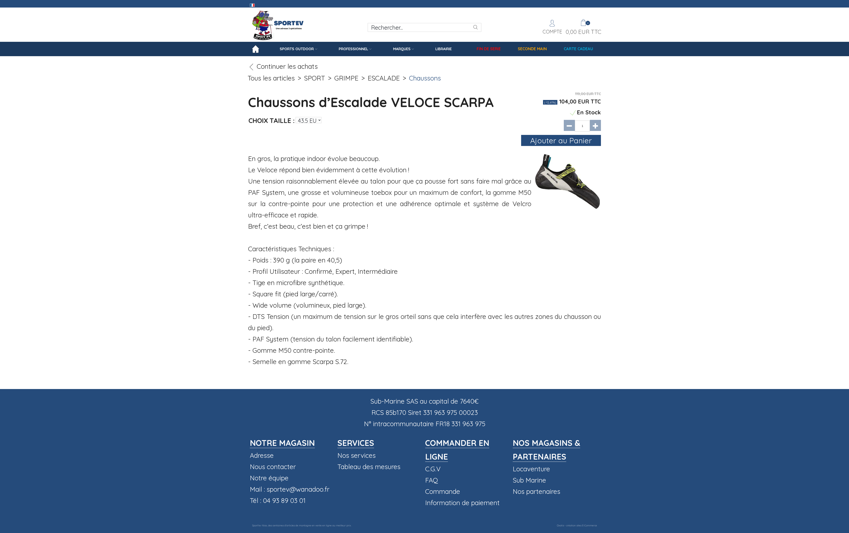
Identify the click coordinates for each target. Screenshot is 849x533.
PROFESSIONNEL (353, 48)
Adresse (262, 455)
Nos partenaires (536, 491)
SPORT (314, 78)
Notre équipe (269, 478)
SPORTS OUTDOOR (297, 48)
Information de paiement (462, 502)
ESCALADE (384, 78)
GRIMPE (346, 78)
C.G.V (433, 469)
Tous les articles (271, 78)
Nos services (356, 455)
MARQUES (402, 48)
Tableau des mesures (368, 466)
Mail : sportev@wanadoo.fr (289, 489)
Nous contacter (273, 466)
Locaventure (531, 469)
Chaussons (425, 78)
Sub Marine (529, 480)
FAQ (431, 480)
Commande (442, 491)
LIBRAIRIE (443, 48)
